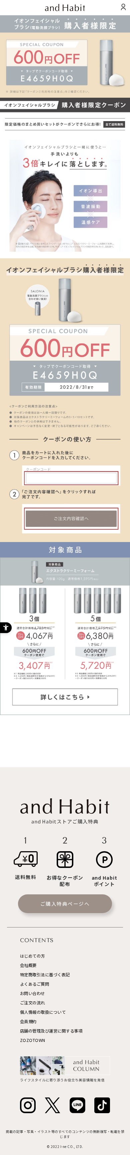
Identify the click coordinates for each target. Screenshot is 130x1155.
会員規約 (28, 1021)
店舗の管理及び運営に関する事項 (51, 1031)
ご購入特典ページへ (65, 903)
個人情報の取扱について (43, 1012)
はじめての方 (32, 956)
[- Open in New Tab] (28, 1105)
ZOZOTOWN (32, 1040)
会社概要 (28, 965)
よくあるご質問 (34, 984)
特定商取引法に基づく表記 (45, 975)
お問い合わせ (32, 993)
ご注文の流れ (32, 1003)
